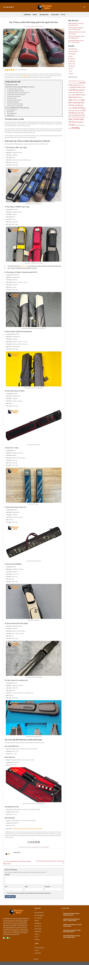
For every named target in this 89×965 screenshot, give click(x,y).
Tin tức (63, 14)
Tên (6, 886)
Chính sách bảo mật (39, 947)
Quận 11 (81, 97)
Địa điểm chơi (71, 61)
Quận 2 (74, 92)
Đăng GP (70, 56)
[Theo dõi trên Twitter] (4, 7)
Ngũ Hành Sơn (80, 90)
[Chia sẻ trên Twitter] (31, 842)
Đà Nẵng (76, 128)
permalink (46, 847)
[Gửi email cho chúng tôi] (5, 7)
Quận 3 (78, 92)
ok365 (24, 963)
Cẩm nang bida (43, 14)
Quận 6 (74, 94)
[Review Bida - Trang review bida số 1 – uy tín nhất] (44, 7)
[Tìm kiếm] (84, 7)
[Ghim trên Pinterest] (36, 842)
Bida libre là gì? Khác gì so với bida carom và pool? (72, 925)
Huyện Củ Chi (76, 85)
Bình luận (7, 874)
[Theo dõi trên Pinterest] (7, 7)
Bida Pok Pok (81, 81)
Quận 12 (71, 100)
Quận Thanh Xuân (80, 117)
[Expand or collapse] (61, 82)
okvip (56, 963)
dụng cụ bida (23, 266)
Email (26, 886)
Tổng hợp (70, 73)
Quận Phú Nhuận (72, 115)
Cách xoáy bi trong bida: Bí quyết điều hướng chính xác (72, 931)
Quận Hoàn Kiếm (78, 110)
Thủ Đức (71, 125)
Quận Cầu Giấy (75, 105)
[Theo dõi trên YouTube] (11, 7)
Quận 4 (81, 92)
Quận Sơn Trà (81, 115)
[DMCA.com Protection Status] (6, 937)
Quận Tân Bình (73, 119)
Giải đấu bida (55, 14)
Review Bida (27, 14)
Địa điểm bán (71, 58)
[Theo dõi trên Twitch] (13, 7)
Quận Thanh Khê (72, 117)
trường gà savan (62, 963)
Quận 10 (76, 97)
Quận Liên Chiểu (79, 113)
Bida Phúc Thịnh (75, 81)
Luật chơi (70, 68)
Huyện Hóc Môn (75, 87)
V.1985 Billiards (78, 125)
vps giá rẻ (36, 959)
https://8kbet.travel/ (14, 963)
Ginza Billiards (76, 83)
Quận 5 (70, 94)
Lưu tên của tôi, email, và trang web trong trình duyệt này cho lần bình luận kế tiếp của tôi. (29, 893)
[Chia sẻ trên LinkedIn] (39, 842)
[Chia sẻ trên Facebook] (29, 842)
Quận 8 (83, 94)
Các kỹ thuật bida (72, 49)
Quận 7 (78, 95)
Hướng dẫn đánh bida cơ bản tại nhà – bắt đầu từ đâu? (71, 936)
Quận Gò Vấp (78, 108)
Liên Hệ (36, 950)
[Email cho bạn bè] (34, 842)
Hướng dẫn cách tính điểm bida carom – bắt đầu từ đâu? (71, 919)
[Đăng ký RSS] (9, 7)
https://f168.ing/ (37, 963)
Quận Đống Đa (79, 122)
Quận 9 (70, 97)
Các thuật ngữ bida (73, 51)
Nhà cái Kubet (29, 963)
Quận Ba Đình (77, 100)
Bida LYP (70, 81)
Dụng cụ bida (35, 847)
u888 (21, 963)
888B (43, 963)
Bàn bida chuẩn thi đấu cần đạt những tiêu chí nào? (71, 914)
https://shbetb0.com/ (50, 963)
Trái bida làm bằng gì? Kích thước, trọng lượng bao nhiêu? (27, 828)
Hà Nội (72, 90)
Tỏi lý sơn (77, 963)
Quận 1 (70, 92)
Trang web (47, 886)
